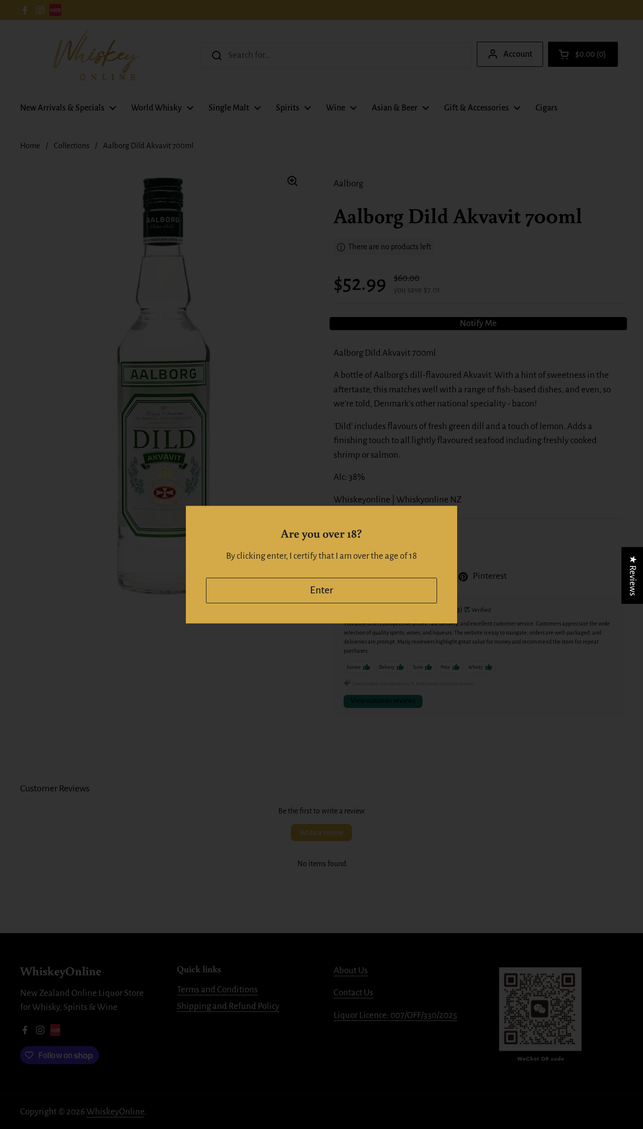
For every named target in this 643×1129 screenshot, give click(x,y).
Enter (321, 590)
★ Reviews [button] (632, 575)
